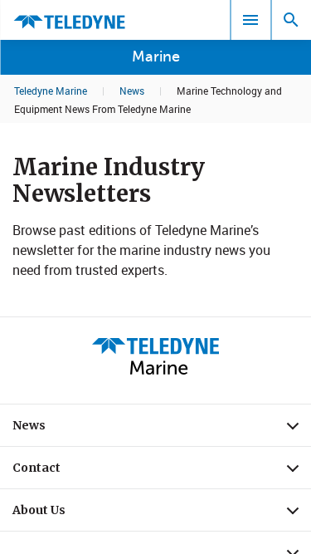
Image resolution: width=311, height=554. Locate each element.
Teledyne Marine (50, 90)
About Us (161, 514)
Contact (161, 471)
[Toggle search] (291, 20)
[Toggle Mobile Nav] (250, 20)
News (131, 90)
